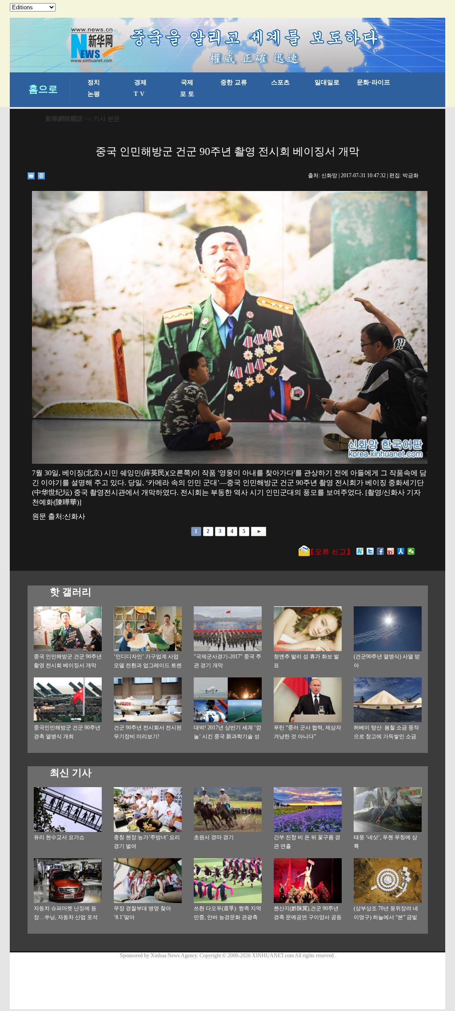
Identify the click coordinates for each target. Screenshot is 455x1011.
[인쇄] (41, 175)
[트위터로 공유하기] (370, 551)
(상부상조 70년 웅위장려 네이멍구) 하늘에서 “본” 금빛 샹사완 (386, 917)
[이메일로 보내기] (31, 175)
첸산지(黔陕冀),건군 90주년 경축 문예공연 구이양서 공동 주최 (308, 917)
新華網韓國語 (64, 118)
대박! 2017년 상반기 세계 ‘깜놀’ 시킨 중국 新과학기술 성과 (227, 736)
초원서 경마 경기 (214, 837)
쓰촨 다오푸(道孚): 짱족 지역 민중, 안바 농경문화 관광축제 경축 (227, 917)
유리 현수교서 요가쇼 (59, 837)
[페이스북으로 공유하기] (380, 551)
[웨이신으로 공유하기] (411, 551)
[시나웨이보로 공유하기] (391, 551)
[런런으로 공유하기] (401, 551)
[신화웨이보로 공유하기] (360, 551)
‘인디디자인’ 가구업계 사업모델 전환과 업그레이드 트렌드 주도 (148, 665)
